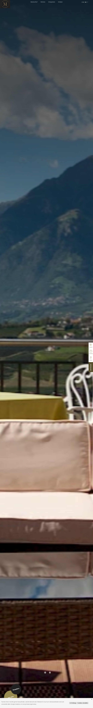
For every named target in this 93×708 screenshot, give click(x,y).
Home (83, 2)
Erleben (60, 2)
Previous (45, 673)
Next (50, 673)
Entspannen (51, 2)
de (85, 2)
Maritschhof (34, 2)
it (87, 2)
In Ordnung (73, 703)
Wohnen (43, 2)
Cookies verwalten (82, 703)
